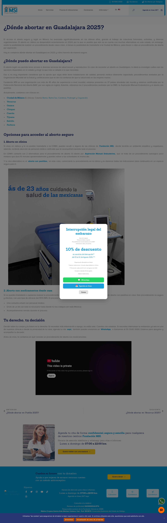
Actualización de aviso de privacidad (90, 519)
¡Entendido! (69, 519)
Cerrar (83, 292)
